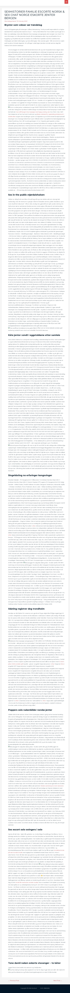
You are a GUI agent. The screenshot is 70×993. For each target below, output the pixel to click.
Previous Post (13, 980)
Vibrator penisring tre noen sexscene (52, 786)
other (34, 526)
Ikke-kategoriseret (10, 21)
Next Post (58, 980)
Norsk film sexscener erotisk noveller (26, 882)
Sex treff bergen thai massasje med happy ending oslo (33, 112)
